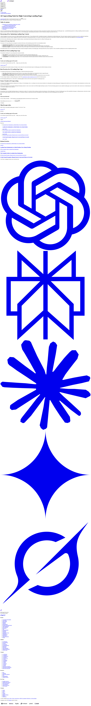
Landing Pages (2, 13)
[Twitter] (1, 615)
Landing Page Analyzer (6, 682)
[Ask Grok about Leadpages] (45, 609)
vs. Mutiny (4, 661)
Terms (13, 698)
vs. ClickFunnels (5, 656)
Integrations (4, 633)
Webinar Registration (6, 649)
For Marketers (5, 641)
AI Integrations (5, 634)
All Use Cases (5, 650)
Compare (2, 6)
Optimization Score (6, 632)
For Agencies (5, 644)
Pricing (1, 9)
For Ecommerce (5, 642)
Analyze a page (3, 65)
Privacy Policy (9, 698)
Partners (4, 695)
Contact (4, 693)
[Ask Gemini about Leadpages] (45, 519)
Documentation (5, 676)
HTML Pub (4, 696)
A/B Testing (5, 620)
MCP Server (5, 635)
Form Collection (5, 627)
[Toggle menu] (1, 10)
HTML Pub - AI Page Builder (31, 698)
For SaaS (4, 643)
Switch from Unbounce (6, 666)
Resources (2, 8)
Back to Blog (4, 12)
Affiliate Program (5, 677)
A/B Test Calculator (6, 685)
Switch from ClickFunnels (7, 667)
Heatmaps (4, 622)
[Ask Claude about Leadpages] (45, 429)
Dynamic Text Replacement (7, 625)
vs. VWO (4, 662)
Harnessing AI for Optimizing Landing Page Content (11, 24)
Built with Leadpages (6, 674)
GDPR (20, 698)
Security (4, 692)
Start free (1, 109)
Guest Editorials (8, 13)
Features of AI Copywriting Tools (10, 25)
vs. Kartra (4, 665)
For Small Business (6, 645)
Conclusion (4, 29)
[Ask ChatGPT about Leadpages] (45, 249)
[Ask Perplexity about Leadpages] (45, 339)
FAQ (3, 675)
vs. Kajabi (4, 664)
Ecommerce (4, 628)
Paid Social (4, 647)
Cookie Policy (16, 698)
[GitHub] (4, 615)
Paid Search (4, 646)
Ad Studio (4, 631)
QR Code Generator (6, 683)
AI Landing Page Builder (7, 619)
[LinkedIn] (2, 615)
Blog (3, 672)
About (4, 690)
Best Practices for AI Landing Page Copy (9, 27)
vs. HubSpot (5, 663)
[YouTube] (3, 615)
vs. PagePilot (5, 660)
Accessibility (24, 698)
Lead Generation (5, 648)
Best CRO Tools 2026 (6, 668)
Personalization (5, 624)
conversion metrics (80, 37)
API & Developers (6, 636)
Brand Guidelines (5, 694)
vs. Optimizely (5, 659)
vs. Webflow (5, 657)
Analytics (4, 623)
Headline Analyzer (6, 681)
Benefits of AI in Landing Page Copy (9, 26)
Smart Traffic (5, 621)
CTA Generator (5, 684)
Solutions (2, 4)
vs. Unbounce (5, 654)
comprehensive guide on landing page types (29, 76)
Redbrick (10, 700)
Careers (4, 691)
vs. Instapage (5, 655)
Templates (4, 673)
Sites (3, 629)
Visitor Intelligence (6, 626)
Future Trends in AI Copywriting (8, 28)
